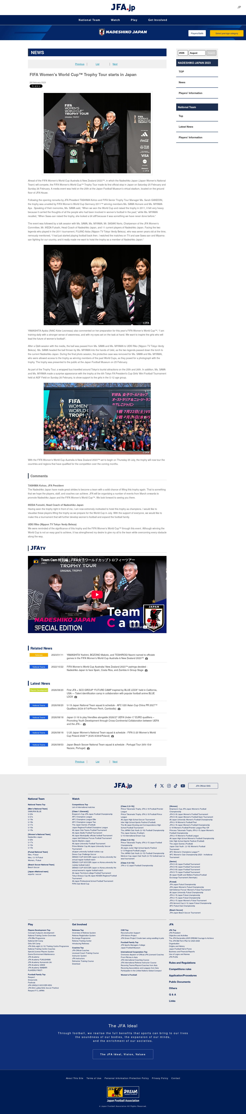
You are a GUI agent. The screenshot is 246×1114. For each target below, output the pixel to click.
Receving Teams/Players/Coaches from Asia (139, 965)
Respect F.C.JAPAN (36, 990)
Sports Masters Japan (81, 840)
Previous (79, 64)
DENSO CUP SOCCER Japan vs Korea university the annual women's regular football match (94, 869)
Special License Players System (41, 951)
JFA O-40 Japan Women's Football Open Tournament (191, 816)
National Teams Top (36, 804)
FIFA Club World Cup (80, 883)
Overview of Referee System (84, 932)
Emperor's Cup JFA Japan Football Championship (92, 814)
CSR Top (125, 930)
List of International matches (83, 807)
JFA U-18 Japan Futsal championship (185, 895)
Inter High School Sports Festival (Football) (138, 822)
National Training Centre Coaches (41, 948)
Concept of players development (41, 932)
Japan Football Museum (130, 947)
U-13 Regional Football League (133, 850)
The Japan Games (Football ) (133, 833)
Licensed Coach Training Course (85, 953)
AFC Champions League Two (84, 822)
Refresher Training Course (83, 961)
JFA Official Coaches (80, 950)
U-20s (30, 839)
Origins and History (177, 946)
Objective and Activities (178, 935)
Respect (31, 977)
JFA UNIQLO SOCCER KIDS (40, 985)
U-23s (30, 814)
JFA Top (172, 930)
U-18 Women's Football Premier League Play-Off (189, 827)
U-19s (30, 819)
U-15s (30, 830)
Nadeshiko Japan (35, 837)
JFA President (174, 932)
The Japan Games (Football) (84, 824)
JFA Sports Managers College (133, 945)
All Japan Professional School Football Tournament (92, 881)
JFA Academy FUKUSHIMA (39, 959)
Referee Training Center (82, 940)
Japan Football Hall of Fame (180, 948)
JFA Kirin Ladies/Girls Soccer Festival (43, 987)
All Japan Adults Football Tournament (87, 832)
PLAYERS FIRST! (35, 970)
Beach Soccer (33, 867)
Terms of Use (94, 1078)
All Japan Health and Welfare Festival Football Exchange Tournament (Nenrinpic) (188, 876)
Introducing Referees (80, 943)
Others (173, 988)
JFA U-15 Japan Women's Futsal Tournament (188, 900)
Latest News (186, 126)
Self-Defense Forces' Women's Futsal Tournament (190, 889)
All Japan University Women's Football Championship (191, 819)
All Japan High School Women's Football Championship (192, 838)
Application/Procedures (183, 975)
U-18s (30, 822)
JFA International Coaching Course (135, 959)
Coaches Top (78, 947)
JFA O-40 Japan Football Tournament (185, 864)
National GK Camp (35, 940)
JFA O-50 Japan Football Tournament (185, 866)
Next (115, 64)
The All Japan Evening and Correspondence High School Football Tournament (141, 826)
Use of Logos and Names (179, 954)
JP (239, 7)
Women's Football (129, 975)
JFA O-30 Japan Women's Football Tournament (189, 814)
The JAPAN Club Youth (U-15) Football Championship (142, 853)
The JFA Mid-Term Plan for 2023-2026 (184, 940)
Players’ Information (190, 137)
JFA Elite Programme (36, 938)
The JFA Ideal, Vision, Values (123, 1054)
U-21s (30, 816)
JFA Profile (173, 956)
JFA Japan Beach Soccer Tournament (185, 912)
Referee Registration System (84, 935)
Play (134, 20)
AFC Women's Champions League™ (184, 851)
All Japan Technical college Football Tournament (91, 873)
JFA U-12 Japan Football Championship (137, 865)
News (182, 82)
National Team (89, 20)
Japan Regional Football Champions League (90, 827)
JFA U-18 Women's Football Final (183, 822)
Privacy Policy (160, 1078)
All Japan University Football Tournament (88, 843)
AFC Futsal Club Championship (182, 905)
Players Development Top (39, 930)
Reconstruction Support (130, 932)
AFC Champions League (82, 816)
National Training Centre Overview (42, 935)
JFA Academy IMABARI (37, 967)
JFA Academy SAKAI (36, 964)
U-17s (30, 824)
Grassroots (32, 979)
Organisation (174, 943)
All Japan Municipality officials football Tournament (92, 835)
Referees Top (78, 930)
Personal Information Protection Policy (127, 1078)
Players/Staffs (197, 33)
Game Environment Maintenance (41, 954)
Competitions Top (80, 804)
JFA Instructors (78, 958)
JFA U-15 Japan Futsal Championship (185, 897)
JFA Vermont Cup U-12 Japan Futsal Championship (190, 903)
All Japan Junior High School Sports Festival (139, 847)
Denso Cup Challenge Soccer (84, 854)
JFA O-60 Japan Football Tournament (185, 869)
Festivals (31, 982)
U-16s (30, 827)
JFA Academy (33, 956)
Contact (175, 1078)
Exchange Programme (81, 938)
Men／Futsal (33, 854)
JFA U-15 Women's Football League (184, 835)
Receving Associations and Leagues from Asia (140, 967)
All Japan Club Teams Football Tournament (89, 830)
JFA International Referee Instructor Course (138, 962)
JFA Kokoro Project (129, 935)
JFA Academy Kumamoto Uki (40, 962)
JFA (171, 924)
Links (172, 1001)
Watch (115, 20)
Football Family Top (37, 974)
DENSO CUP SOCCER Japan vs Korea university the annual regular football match (94, 858)
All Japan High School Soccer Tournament (138, 819)
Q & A (172, 994)
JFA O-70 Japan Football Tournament (185, 872)
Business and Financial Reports (182, 951)
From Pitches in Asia (129, 957)
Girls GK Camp (34, 943)
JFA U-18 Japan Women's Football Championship (190, 824)
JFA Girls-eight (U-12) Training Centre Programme (48, 946)
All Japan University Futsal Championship (186, 892)
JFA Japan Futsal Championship (183, 884)
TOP (181, 71)
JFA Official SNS (203, 785)
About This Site (75, 1078)
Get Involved (157, 20)
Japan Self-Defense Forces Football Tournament (92, 838)
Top (181, 116)
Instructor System (79, 955)
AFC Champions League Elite (84, 819)
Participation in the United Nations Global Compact (141, 970)
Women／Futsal (34, 860)
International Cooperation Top (134, 952)
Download (76, 963)
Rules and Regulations (182, 962)
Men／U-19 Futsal (35, 857)
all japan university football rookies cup (87, 851)
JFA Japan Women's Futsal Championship (187, 887)
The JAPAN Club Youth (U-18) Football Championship (142, 830)
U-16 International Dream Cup (133, 835)
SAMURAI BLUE (34, 811)
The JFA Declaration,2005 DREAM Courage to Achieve (191, 938)
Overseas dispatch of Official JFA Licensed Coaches (142, 954)
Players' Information (190, 93)
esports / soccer (34, 874)
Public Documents (179, 982)
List (97, 64)
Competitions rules (180, 969)
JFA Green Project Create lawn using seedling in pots (142, 938)
